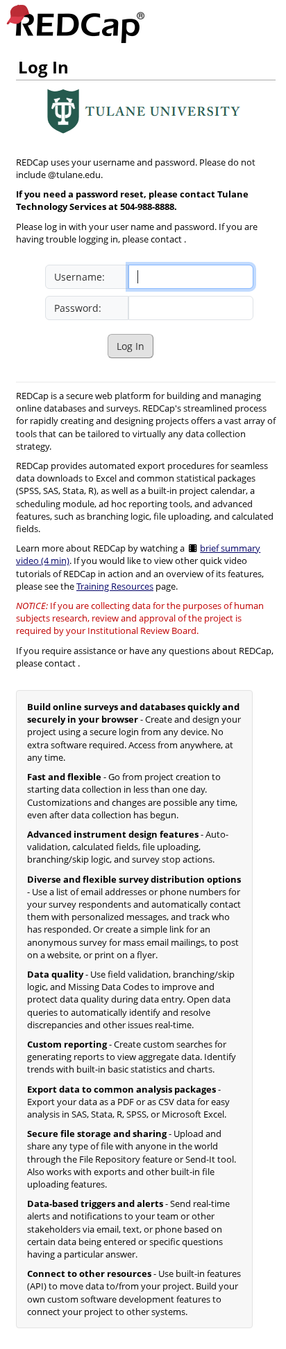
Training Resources (114, 586)
